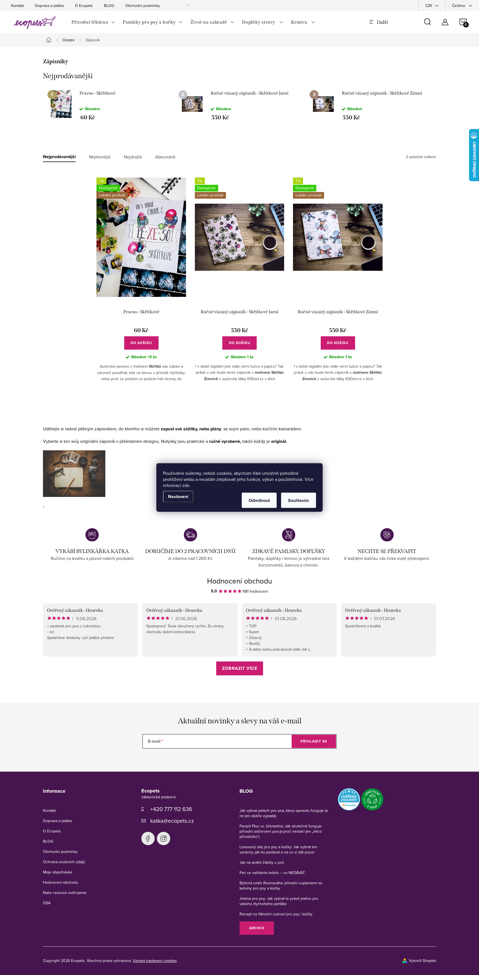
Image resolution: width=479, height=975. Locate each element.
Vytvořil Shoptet (422, 960)
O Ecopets (84, 5)
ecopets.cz (148, 838)
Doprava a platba (49, 5)
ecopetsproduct (163, 838)
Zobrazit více (239, 668)
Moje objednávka (57, 872)
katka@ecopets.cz (172, 821)
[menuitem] (93, 22)
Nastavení (178, 496)
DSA (46, 903)
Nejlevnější (100, 157)
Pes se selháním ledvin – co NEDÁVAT (272, 872)
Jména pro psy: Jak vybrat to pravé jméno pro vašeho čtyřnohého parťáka (279, 901)
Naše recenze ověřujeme (64, 892)
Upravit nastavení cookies (155, 960)
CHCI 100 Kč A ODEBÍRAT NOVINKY (239, 950)
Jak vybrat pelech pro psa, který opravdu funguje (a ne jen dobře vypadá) (284, 813)
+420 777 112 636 (171, 809)
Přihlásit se (313, 741)
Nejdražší (133, 157)
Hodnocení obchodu (239, 581)
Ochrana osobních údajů (64, 862)
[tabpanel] (108, 105)
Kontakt (17, 5)
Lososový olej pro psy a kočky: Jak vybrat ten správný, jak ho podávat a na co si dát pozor (278, 849)
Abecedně (165, 157)
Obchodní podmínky (142, 5)
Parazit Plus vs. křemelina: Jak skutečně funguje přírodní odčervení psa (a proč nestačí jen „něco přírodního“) (281, 831)
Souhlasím (298, 500)
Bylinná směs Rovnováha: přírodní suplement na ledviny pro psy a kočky (281, 885)
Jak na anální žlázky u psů (262, 862)
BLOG (109, 5)
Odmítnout (259, 500)
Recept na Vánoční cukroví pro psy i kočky (276, 914)
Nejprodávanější (59, 157)
